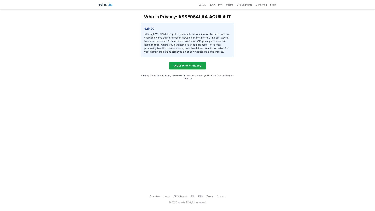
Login (273, 5)
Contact (221, 196)
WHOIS (202, 5)
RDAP (212, 5)
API (193, 196)
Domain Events (244, 5)
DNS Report (180, 196)
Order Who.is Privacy (187, 65)
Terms (209, 196)
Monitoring (261, 5)
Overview (155, 196)
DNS (220, 5)
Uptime (229, 5)
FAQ (200, 196)
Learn (166, 196)
